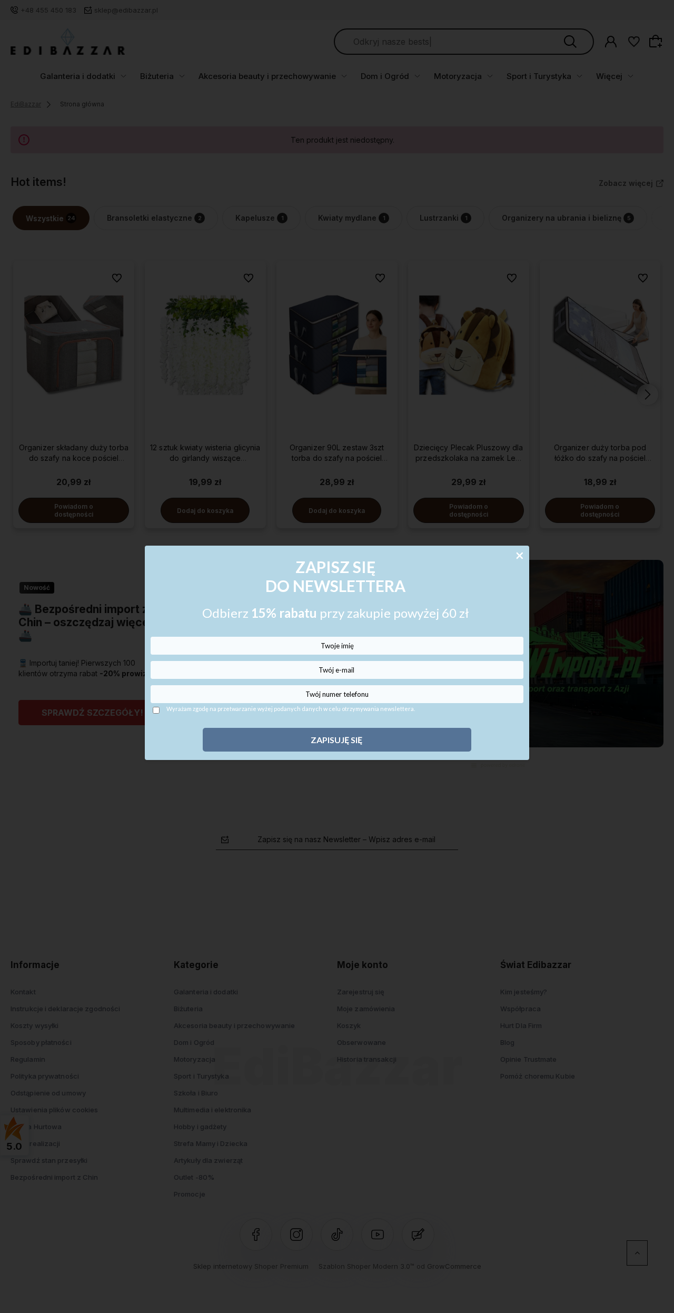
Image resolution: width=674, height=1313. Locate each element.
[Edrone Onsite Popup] (337, 656)
